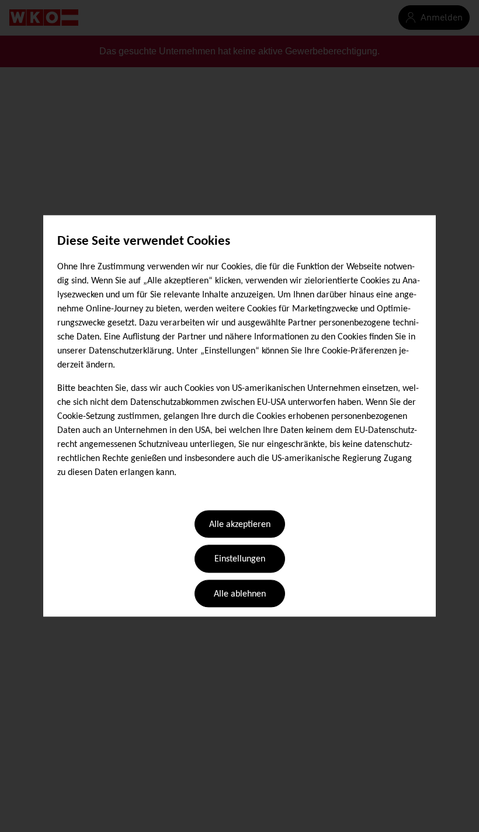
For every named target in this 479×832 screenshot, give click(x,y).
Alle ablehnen (240, 594)
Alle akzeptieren (239, 524)
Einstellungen (239, 559)
